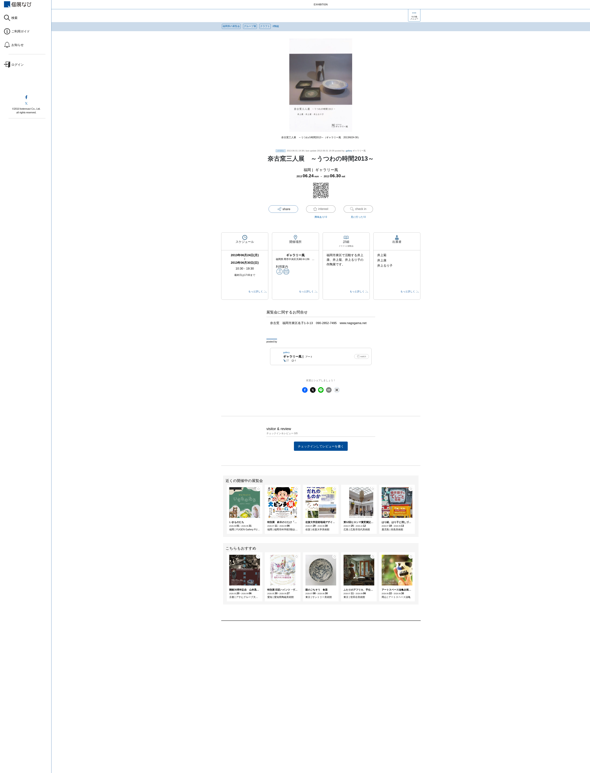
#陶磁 (276, 26)
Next (418, 510)
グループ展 (250, 26)
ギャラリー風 (356, 150)
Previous (223, 510)
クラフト (265, 26)
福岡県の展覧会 (231, 26)
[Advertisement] (313, 655)
